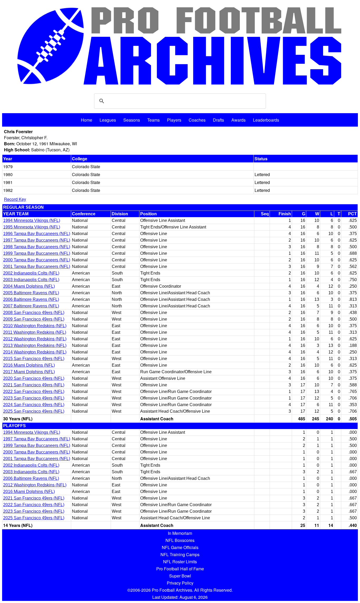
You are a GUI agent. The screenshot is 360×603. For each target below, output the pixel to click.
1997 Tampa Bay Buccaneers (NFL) (36, 240)
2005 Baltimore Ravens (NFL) (31, 293)
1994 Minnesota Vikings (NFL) (31, 220)
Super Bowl (180, 576)
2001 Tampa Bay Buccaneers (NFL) (36, 266)
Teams (153, 120)
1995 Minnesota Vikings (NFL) (31, 227)
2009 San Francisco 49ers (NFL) (33, 319)
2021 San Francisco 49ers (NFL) (33, 385)
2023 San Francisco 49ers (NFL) (33, 398)
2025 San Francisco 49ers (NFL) (33, 411)
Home (86, 120)
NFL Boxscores (180, 540)
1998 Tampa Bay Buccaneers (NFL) (36, 247)
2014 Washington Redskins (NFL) (34, 352)
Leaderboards (266, 120)
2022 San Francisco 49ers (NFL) (33, 391)
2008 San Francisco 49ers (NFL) (33, 312)
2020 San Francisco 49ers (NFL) (33, 378)
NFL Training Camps (180, 554)
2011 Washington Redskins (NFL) (34, 332)
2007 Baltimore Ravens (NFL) (31, 306)
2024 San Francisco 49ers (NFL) (33, 404)
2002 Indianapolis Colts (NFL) (31, 273)
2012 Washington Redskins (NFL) (34, 339)
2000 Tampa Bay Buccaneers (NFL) (36, 260)
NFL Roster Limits (180, 562)
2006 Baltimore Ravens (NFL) (31, 299)
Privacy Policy (180, 583)
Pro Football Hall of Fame (180, 569)
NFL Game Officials (180, 547)
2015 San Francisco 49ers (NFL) (33, 358)
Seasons (131, 120)
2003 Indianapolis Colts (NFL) (31, 279)
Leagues (108, 120)
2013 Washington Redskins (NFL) (34, 345)
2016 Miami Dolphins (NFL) (29, 365)
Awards (238, 120)
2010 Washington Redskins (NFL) (34, 325)
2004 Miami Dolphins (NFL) (29, 286)
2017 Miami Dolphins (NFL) (29, 372)
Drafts (218, 120)
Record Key (15, 199)
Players (174, 120)
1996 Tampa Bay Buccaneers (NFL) (36, 233)
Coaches (197, 120)
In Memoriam (180, 533)
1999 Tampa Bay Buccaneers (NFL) (36, 253)
